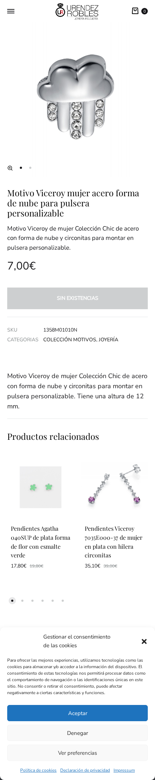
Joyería (108, 339)
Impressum (124, 770)
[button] (144, 641)
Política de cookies (38, 770)
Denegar (77, 733)
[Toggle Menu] (10, 12)
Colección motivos (69, 339)
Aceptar (77, 713)
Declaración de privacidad (85, 770)
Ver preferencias (77, 753)
